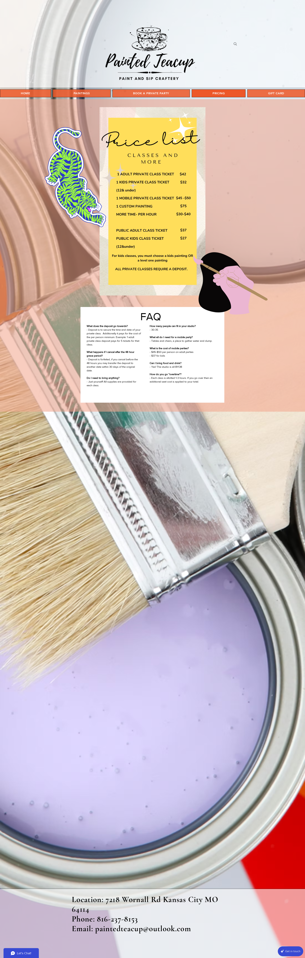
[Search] (235, 44)
